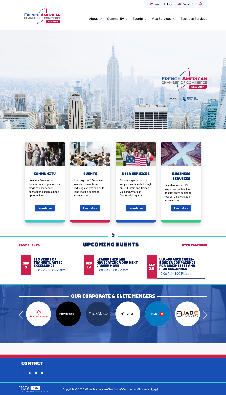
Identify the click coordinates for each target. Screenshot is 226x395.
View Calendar (194, 245)
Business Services (194, 19)
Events (138, 19)
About (94, 19)
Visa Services (162, 19)
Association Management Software (33, 391)
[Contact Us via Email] (42, 373)
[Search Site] (201, 4)
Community (115, 19)
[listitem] (113, 80)
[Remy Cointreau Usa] (38, 314)
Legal (154, 389)
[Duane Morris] (98, 314)
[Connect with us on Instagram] (30, 373)
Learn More (45, 208)
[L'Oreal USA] (128, 314)
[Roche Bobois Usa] (68, 314)
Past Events (29, 245)
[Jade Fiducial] (187, 314)
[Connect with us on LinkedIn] (24, 373)
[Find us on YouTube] (36, 373)
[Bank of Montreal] (157, 314)
